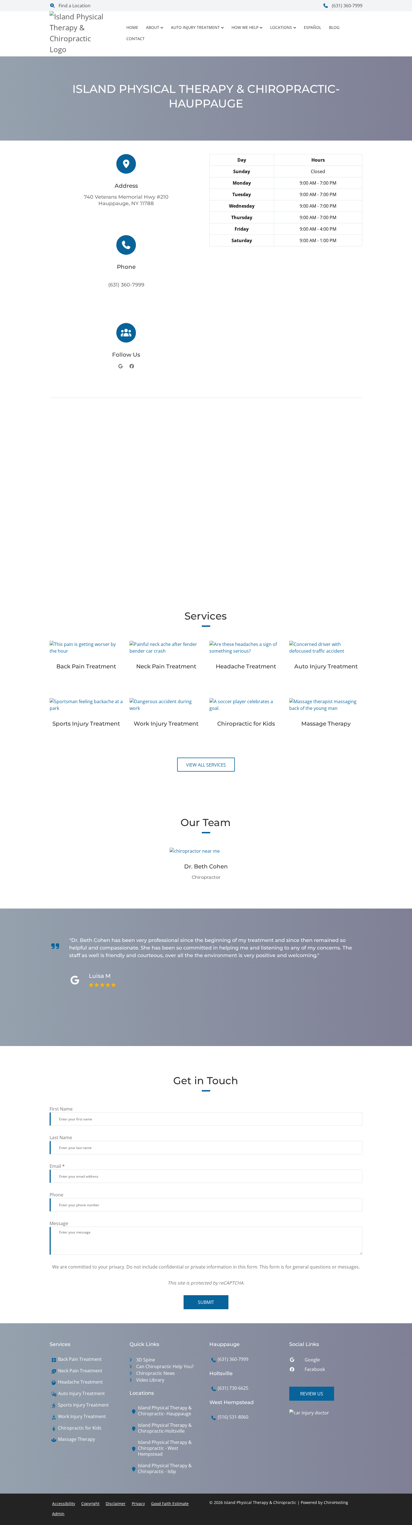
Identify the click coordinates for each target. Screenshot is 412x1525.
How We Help (245, 27)
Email (57, 1166)
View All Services (206, 765)
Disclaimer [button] (116, 1503)
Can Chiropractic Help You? (165, 1366)
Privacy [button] (138, 1503)
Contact (135, 38)
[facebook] (132, 366)
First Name (61, 1109)
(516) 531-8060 (233, 1417)
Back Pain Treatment (80, 1359)
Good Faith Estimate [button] (170, 1503)
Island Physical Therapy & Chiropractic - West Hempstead (165, 1448)
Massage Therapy (76, 1439)
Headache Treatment (80, 1382)
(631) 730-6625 (233, 1388)
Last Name (61, 1137)
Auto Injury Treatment (195, 27)
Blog (334, 27)
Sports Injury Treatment (83, 1405)
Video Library (150, 1380)
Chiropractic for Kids (79, 1428)
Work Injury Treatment (82, 1416)
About (152, 27)
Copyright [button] (90, 1503)
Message (59, 1223)
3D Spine (145, 1360)
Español (312, 27)
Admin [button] (58, 1513)
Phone (56, 1195)
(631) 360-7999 (346, 6)
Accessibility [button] (63, 1503)
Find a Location (74, 6)
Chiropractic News (155, 1373)
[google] (120, 366)
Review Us (311, 1394)
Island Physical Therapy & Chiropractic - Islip (165, 1468)
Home (132, 27)
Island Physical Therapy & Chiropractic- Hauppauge (165, 1411)
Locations (281, 27)
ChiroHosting (336, 1502)
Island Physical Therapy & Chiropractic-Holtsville (165, 1428)
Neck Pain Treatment (80, 1371)
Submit (206, 1302)
